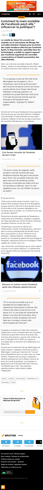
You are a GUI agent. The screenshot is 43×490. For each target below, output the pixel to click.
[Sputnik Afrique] (6, 15)
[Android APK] (7, 472)
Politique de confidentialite (20, 456)
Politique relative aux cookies (10, 459)
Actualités (11, 378)
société (13, 382)
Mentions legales (19, 454)
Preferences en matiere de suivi (11, 467)
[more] (40, 159)
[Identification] (30, 14)
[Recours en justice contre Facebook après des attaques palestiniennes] (21, 269)
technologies (5, 382)
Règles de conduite (7, 464)
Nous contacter (6, 456)
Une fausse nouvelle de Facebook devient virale (18, 153)
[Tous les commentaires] (3, 487)
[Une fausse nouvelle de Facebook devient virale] (21, 137)
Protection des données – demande (12, 462)
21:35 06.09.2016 (6, 31)
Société (4, 378)
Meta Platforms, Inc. (33, 378)
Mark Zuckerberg (20, 378)
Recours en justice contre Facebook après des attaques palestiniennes (19, 285)
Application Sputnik (20, 464)
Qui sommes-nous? (7, 454)
